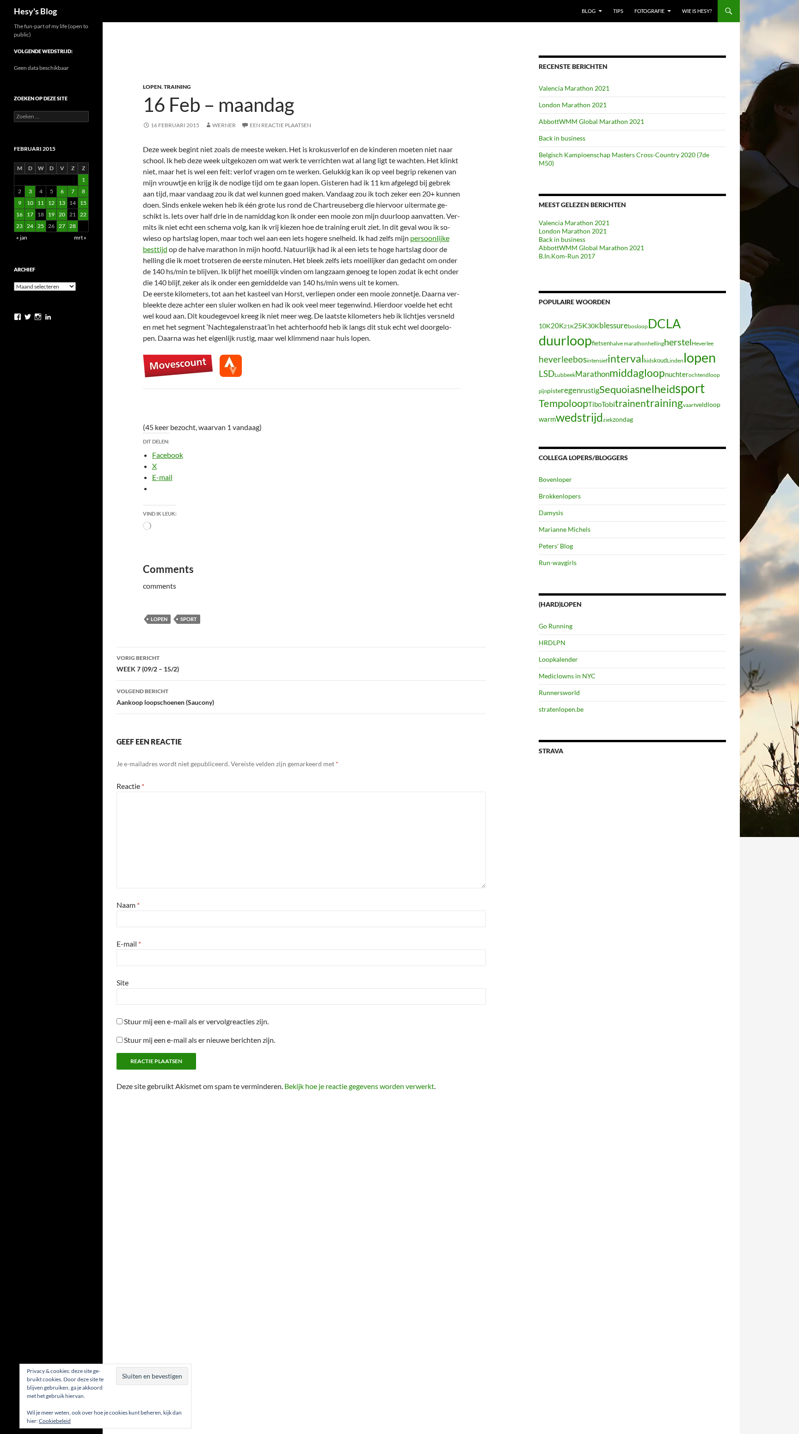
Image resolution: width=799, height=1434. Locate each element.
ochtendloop (704, 375)
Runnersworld (559, 692)
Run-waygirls (558, 562)
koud (660, 360)
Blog (589, 11)
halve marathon (629, 343)
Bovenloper (555, 479)
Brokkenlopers (560, 496)
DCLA (664, 323)
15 (83, 202)
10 (30, 202)
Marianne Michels (564, 529)
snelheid (655, 388)
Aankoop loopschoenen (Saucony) (165, 697)
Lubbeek (564, 375)
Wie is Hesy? (697, 11)
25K (580, 325)
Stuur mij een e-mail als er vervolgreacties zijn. (196, 1021)
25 (40, 225)
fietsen (601, 343)
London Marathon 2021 (573, 105)
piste (554, 390)
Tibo (595, 404)
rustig (590, 390)
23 (19, 225)
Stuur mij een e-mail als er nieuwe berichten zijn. (199, 1039)
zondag (623, 419)
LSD (546, 374)
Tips (618, 11)
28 (72, 225)
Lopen (152, 86)
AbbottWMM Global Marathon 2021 (591, 121)
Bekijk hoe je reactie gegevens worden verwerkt (359, 1086)
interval (626, 358)
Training (177, 86)
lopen (159, 619)
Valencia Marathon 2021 (574, 88)
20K (557, 325)
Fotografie (649, 11)
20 (62, 214)
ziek (608, 420)
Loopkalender (558, 659)
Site (123, 982)
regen (571, 390)
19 (51, 214)
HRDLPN (552, 642)
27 (62, 225)
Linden (675, 360)
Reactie (130, 786)
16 (19, 214)
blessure (613, 325)
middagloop (637, 373)
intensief (597, 360)
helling (656, 343)
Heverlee (702, 343)
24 (30, 225)
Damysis (551, 513)
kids (649, 360)
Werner (224, 125)
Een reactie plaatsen (280, 125)
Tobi (608, 404)
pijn (543, 391)
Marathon (592, 374)
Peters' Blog (556, 546)
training (664, 403)
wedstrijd (579, 417)
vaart (689, 405)
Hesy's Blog (35, 11)
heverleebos (563, 359)
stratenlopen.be (561, 709)
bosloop (638, 326)
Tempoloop (563, 403)
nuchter (676, 374)
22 (83, 214)
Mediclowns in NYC (567, 676)
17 (30, 214)
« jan (21, 237)
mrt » (80, 237)
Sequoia (617, 389)
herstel (678, 341)
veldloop (707, 404)
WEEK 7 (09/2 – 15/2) (148, 663)
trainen (630, 403)
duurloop (565, 340)
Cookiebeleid (55, 1420)
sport (188, 619)
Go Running (555, 626)
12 (51, 202)
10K (545, 326)
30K (593, 326)
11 (40, 202)
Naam (128, 904)
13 (62, 202)
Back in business (562, 138)
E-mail (129, 943)
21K (569, 326)
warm (547, 419)
